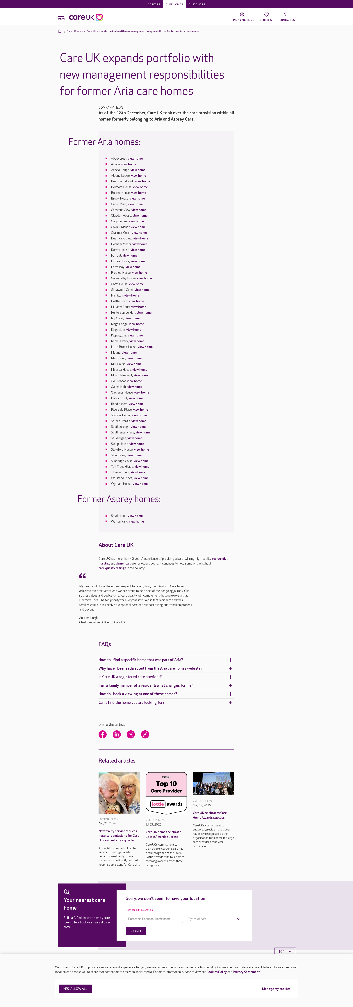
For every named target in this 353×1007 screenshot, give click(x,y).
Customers (197, 4)
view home (135, 159)
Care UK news (75, 31)
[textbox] (214, 919)
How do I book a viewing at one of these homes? (138, 694)
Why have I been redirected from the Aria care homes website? (150, 668)
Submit (136, 931)
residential (219, 559)
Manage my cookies (276, 989)
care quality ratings (112, 568)
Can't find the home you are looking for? (132, 702)
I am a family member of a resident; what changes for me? (146, 685)
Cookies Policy (216, 972)
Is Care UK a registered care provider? (130, 677)
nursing (104, 563)
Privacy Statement (246, 972)
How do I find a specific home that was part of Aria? (141, 660)
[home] (60, 31)
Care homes (174, 4)
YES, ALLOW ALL (75, 989)
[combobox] (214, 919)
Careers (154, 4)
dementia (122, 563)
